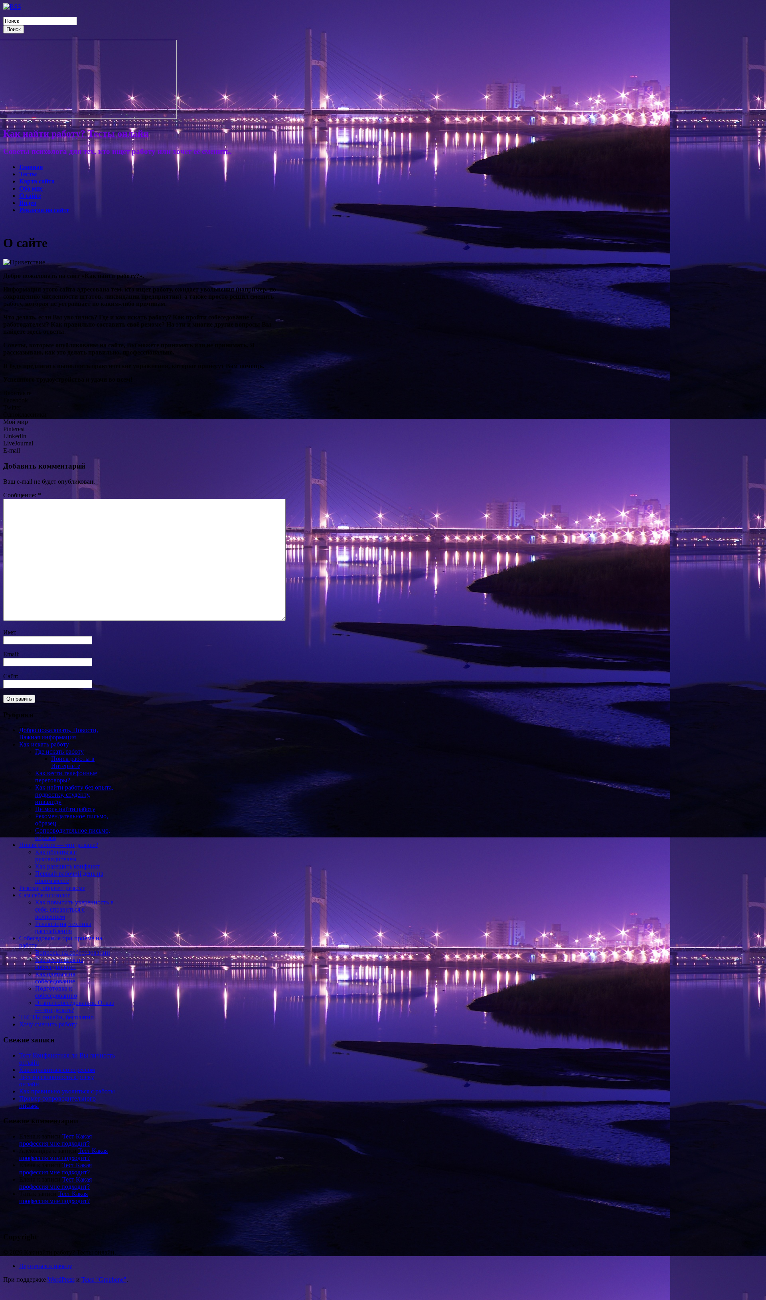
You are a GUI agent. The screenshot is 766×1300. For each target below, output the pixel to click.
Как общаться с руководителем (56, 856)
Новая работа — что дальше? (58, 844)
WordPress (61, 1279)
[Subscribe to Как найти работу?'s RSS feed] (12, 6)
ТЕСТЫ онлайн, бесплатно (56, 1017)
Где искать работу (59, 751)
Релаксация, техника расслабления (63, 927)
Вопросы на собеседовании (72, 952)
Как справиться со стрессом (57, 1069)
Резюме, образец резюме (52, 887)
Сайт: (10, 676)
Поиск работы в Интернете (73, 762)
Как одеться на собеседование (55, 978)
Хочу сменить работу (48, 1024)
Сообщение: (22, 495)
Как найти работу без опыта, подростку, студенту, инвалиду (74, 794)
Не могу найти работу (65, 809)
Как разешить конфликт (67, 866)
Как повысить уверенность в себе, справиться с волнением (74, 909)
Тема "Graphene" (103, 1279)
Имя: (9, 632)
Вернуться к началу (45, 1266)
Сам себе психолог (44, 895)
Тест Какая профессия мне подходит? (55, 1140)
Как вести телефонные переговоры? (66, 777)
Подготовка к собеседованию (56, 992)
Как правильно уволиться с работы (67, 1091)
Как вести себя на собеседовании (59, 963)
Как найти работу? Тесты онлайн (76, 133)
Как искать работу (44, 744)
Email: (11, 654)
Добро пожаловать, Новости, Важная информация (58, 734)
